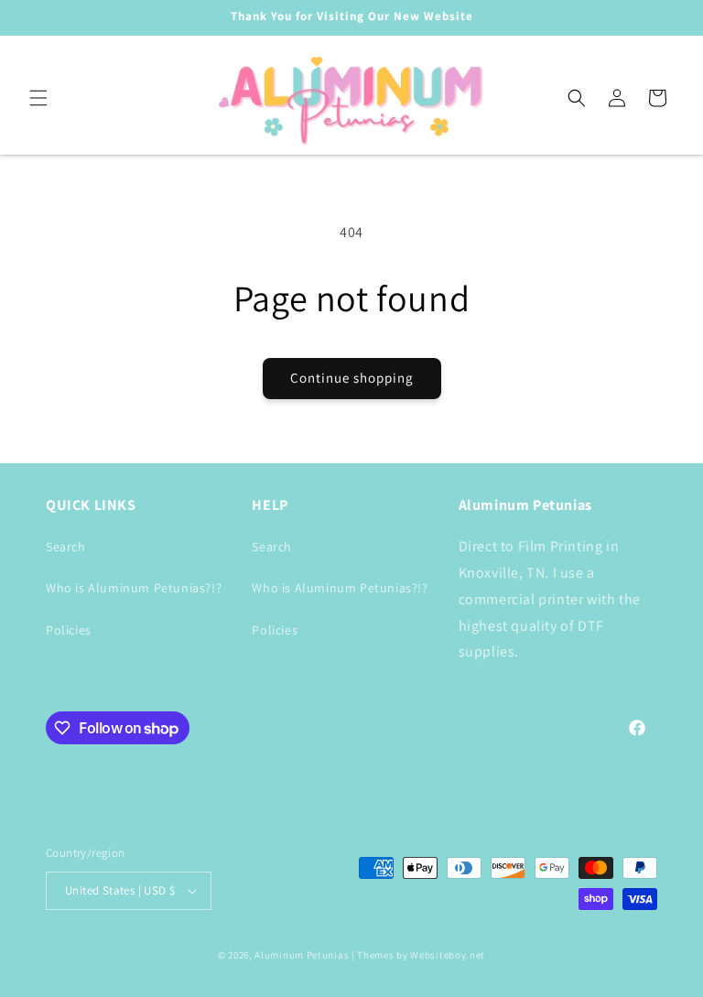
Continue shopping (352, 377)
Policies (69, 630)
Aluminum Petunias (301, 954)
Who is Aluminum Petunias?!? (134, 588)
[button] (38, 98)
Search (66, 546)
